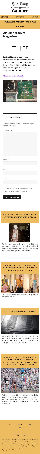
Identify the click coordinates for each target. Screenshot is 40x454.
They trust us (20, 17)
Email (6, 169)
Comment (7, 130)
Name (6, 160)
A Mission (20, 26)
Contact (35, 17)
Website (6, 178)
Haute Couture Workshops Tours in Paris (20, 22)
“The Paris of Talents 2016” (13, 76)
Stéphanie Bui (5, 17)
